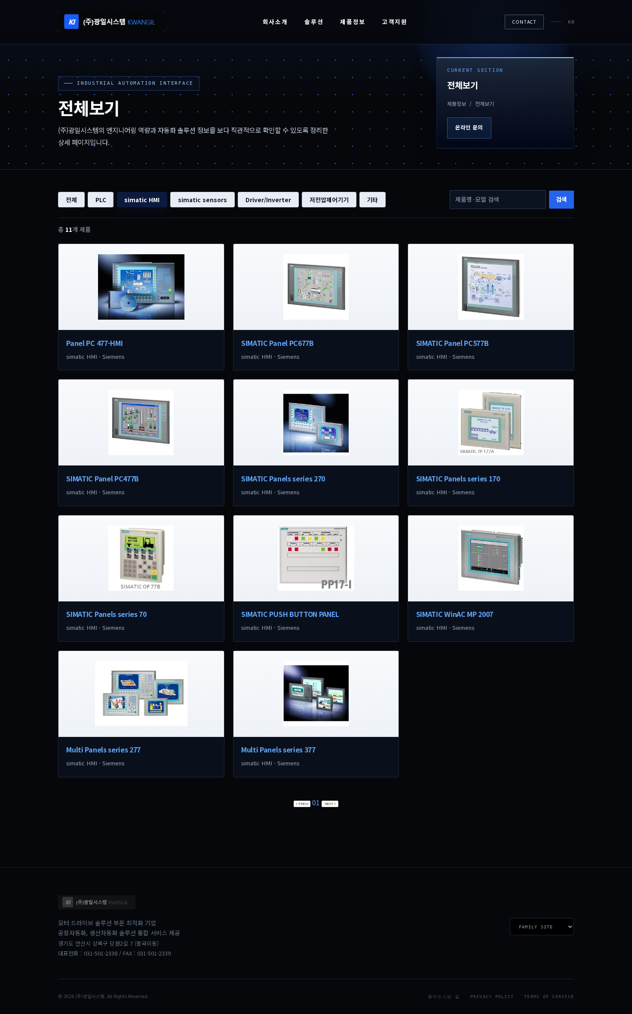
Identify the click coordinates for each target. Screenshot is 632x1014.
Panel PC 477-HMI (94, 343)
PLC (100, 199)
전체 (71, 199)
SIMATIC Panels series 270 (283, 478)
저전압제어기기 (329, 199)
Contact (524, 21)
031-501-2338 (100, 953)
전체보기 (484, 103)
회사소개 (275, 21)
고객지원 (395, 21)
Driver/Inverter (268, 199)
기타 (372, 199)
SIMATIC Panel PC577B (452, 343)
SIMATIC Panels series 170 (458, 478)
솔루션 (313, 21)
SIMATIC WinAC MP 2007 (454, 614)
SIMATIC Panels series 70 (106, 614)
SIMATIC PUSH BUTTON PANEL (290, 614)
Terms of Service (549, 996)
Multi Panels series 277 (103, 749)
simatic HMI (142, 199)
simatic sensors (202, 199)
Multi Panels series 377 (278, 749)
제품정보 (352, 21)
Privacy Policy (492, 996)
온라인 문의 (469, 127)
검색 (561, 199)
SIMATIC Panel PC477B (102, 478)
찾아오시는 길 (444, 996)
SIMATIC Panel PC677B (277, 343)
